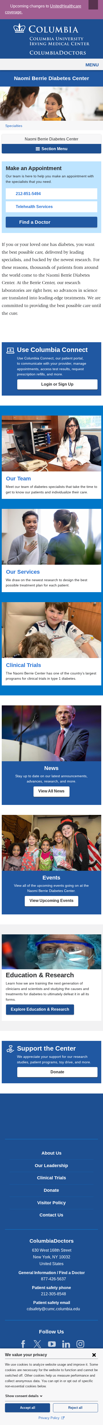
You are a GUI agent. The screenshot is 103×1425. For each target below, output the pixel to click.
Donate (57, 1072)
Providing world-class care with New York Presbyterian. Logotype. (55, 1124)
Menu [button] (92, 64)
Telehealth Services (34, 207)
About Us (52, 1153)
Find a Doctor (34, 222)
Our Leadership (51, 1165)
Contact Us (51, 1214)
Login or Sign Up (57, 384)
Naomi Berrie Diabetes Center (51, 139)
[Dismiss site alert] (93, 4)
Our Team (51, 457)
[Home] (52, 39)
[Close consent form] (94, 1355)
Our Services (51, 550)
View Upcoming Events (52, 900)
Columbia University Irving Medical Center (51, 1108)
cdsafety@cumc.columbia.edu (53, 1309)
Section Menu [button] (54, 149)
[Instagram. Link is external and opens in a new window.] (80, 1344)
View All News (51, 791)
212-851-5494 (28, 194)
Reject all (75, 1408)
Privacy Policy (49, 1418)
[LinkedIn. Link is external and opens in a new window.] (66, 1344)
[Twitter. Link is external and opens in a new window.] (37, 1344)
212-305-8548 (53, 1294)
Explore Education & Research (40, 1009)
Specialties (13, 126)
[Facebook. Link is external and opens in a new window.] (23, 1344)
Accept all (27, 1408)
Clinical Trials (51, 643)
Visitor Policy (51, 1202)
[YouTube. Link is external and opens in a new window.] (52, 1344)
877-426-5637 (53, 1279)
